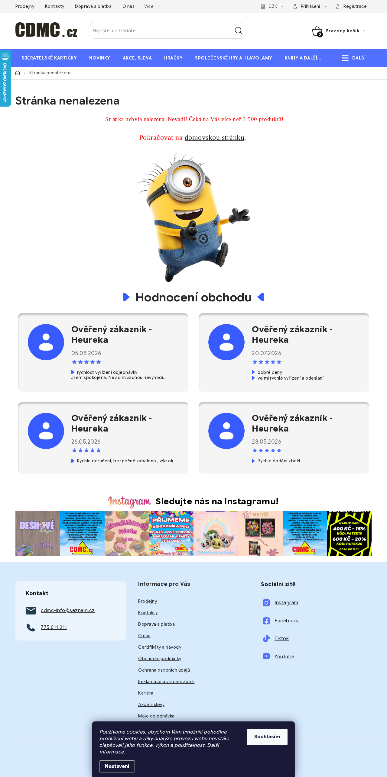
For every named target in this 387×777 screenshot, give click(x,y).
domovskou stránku (215, 137)
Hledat (238, 31)
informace (111, 752)
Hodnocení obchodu (193, 297)
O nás (128, 6)
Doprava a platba (93, 6)
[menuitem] (49, 58)
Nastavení (117, 766)
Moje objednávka (156, 716)
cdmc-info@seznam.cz (68, 611)
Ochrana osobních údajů (164, 670)
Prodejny (24, 6)
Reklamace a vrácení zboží (166, 681)
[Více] (354, 58)
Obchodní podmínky (159, 658)
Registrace (355, 6)
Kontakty (54, 6)
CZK (273, 6)
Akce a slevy (151, 704)
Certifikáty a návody (159, 647)
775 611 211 (54, 627)
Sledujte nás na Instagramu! (217, 501)
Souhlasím (267, 737)
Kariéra (146, 693)
